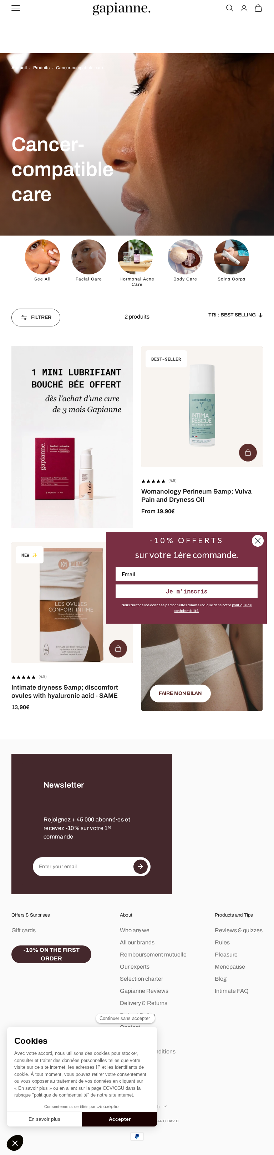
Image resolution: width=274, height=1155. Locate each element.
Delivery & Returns (143, 1003)
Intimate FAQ (232, 991)
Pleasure (226, 955)
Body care (185, 279)
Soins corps (231, 279)
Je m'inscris (186, 591)
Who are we (134, 930)
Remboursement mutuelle (153, 955)
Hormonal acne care (137, 282)
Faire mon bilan (180, 693)
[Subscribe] (140, 867)
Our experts (134, 967)
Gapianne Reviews (144, 991)
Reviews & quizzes (239, 930)
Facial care (89, 279)
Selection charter (141, 979)
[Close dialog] (258, 541)
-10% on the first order (52, 954)
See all (42, 279)
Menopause (230, 967)
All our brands (137, 942)
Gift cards (23, 930)
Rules (222, 942)
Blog (221, 979)
